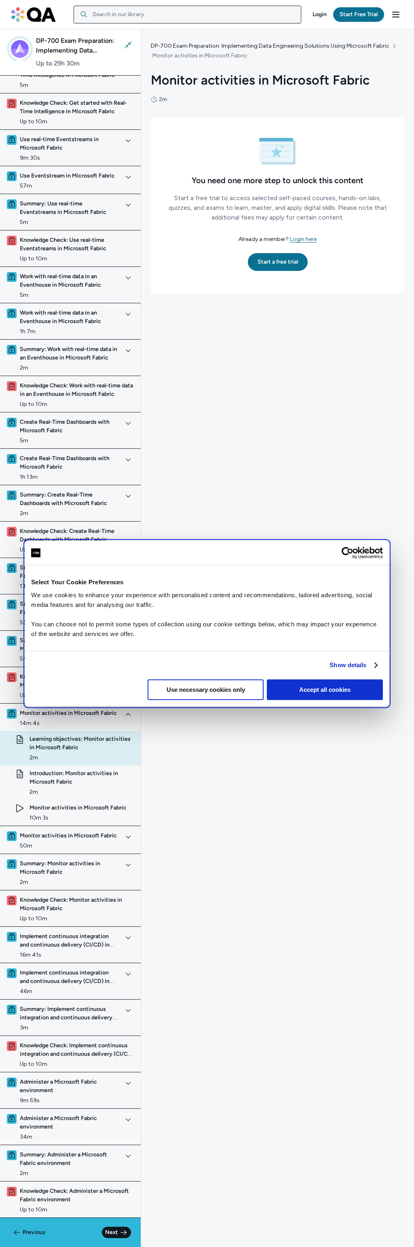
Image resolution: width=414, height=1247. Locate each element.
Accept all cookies (325, 689)
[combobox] (187, 14)
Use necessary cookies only (206, 689)
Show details (348, 665)
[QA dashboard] (33, 14)
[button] (319, 14)
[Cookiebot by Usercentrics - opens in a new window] (347, 553)
